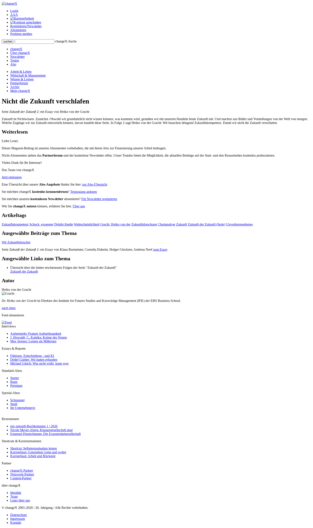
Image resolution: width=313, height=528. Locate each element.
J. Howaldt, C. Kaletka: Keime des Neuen (38, 337)
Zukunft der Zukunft (24, 271)
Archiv (15, 87)
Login (14, 11)
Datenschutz (18, 515)
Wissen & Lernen (22, 79)
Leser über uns (20, 500)
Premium (16, 385)
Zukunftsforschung (144, 224)
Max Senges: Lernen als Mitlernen (33, 341)
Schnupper (17, 400)
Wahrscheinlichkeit (86, 224)
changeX (16, 49)
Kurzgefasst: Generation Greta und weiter (38, 452)
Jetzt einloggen (12, 177)
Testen (14, 60)
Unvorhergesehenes (239, 224)
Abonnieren (18, 30)
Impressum (17, 519)
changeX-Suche (66, 41)
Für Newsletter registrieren (99, 199)
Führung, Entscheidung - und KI (32, 356)
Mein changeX (20, 91)
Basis (13, 382)
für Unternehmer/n (22, 408)
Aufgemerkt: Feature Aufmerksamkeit (35, 333)
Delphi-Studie (63, 224)
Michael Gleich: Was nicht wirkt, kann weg (39, 363)
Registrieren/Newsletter (26, 26)
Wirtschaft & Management (28, 75)
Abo (13, 64)
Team (14, 496)
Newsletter (17, 56)
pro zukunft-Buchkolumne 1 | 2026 (33, 426)
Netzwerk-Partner (22, 474)
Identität (15, 493)
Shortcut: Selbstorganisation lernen (33, 448)
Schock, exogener (41, 224)
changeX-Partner (21, 470)
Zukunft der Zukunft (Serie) (206, 224)
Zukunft (181, 224)
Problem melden (21, 34)
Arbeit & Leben (21, 71)
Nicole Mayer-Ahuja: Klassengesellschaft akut (41, 430)
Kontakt (15, 522)
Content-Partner (21, 478)
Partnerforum (19, 83)
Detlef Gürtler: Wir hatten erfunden (33, 359)
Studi (13, 404)
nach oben (9, 308)
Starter (14, 378)
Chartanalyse (166, 224)
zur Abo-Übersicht (94, 184)
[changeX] (9, 3)
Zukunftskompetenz (15, 224)
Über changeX (20, 53)
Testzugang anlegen (83, 191)
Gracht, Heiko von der (115, 224)
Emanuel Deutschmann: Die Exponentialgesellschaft (45, 434)
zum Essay (160, 249)
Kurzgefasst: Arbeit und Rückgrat (32, 456)
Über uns (79, 206)
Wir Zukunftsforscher (16, 242)
